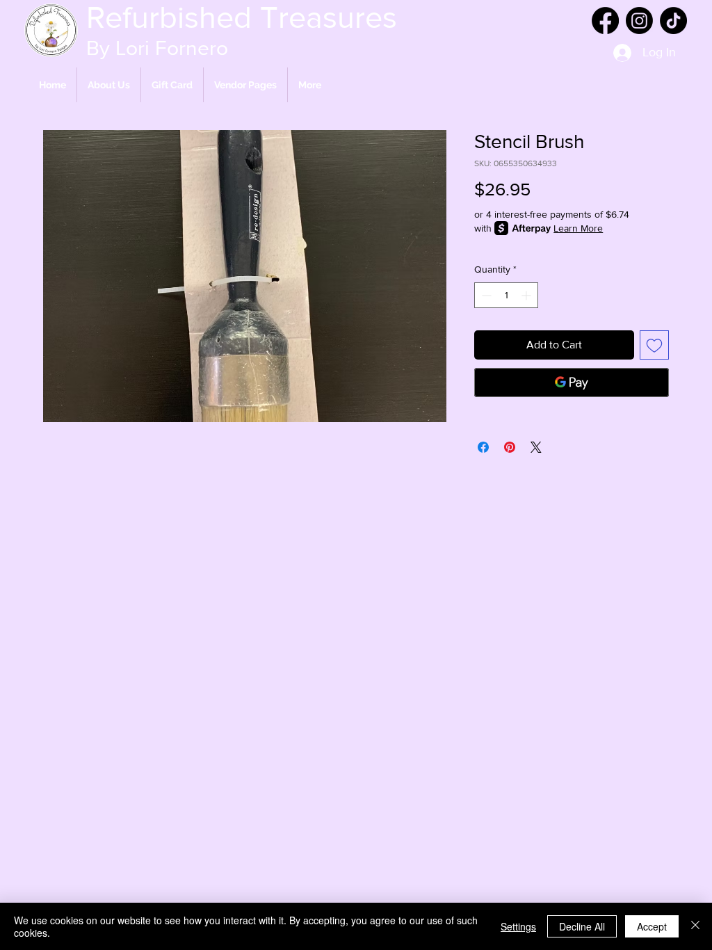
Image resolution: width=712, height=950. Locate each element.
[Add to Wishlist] (654, 345)
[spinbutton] (506, 295)
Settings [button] (518, 926)
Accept (652, 926)
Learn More (578, 228)
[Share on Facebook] (483, 447)
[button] (245, 84)
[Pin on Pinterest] (509, 447)
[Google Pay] (571, 382)
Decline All (582, 926)
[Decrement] (485, 295)
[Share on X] (536, 447)
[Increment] (527, 295)
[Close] (695, 926)
